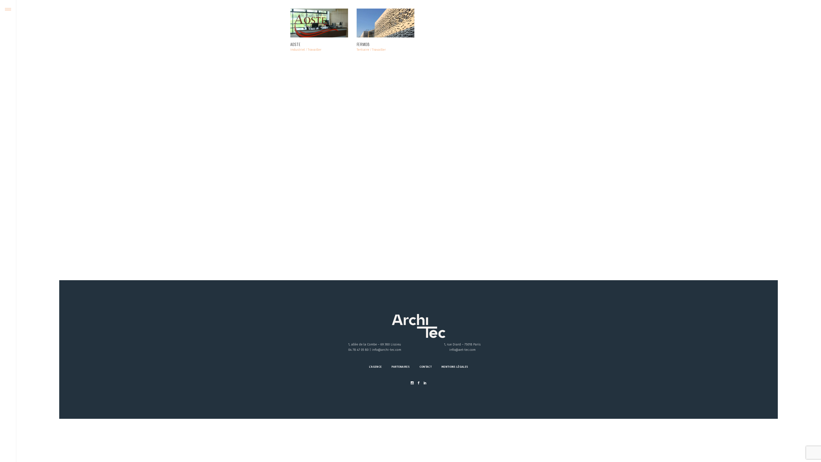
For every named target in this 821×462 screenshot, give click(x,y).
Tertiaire (363, 49)
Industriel (297, 49)
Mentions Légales (455, 366)
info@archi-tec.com (386, 350)
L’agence (375, 366)
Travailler (314, 49)
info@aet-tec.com (462, 350)
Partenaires (400, 366)
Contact (425, 366)
